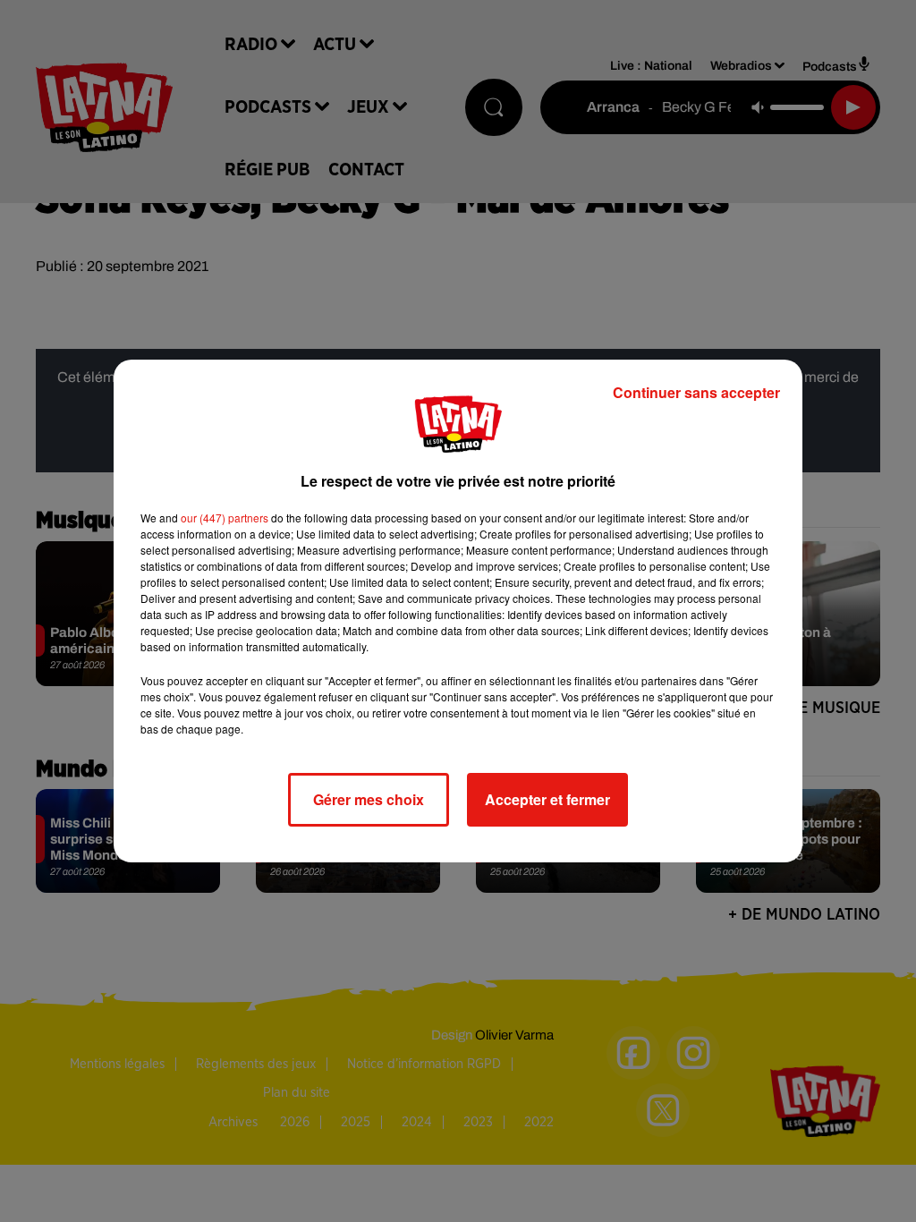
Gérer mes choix (368, 799)
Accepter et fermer (547, 799)
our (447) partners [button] (224, 517)
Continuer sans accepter (696, 392)
